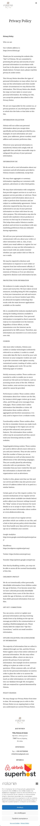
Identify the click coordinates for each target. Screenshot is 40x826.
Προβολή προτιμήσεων (20, 818)
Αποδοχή (20, 807)
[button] (37, 784)
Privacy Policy (25, 823)
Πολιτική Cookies (15, 823)
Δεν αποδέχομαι (20, 813)
